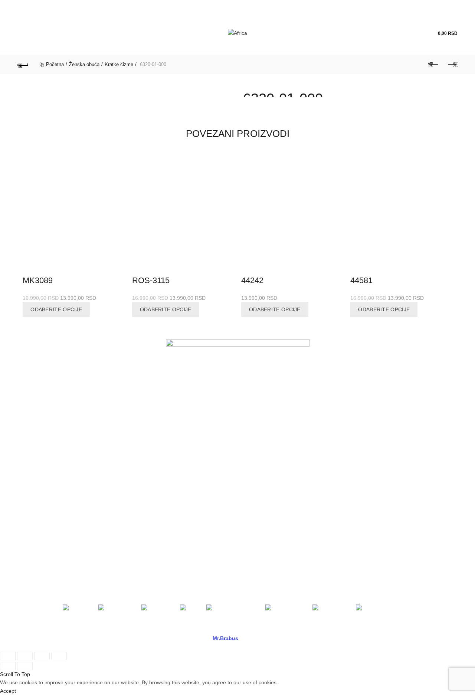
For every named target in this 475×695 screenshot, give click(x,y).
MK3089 (38, 280)
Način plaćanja (147, 456)
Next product (452, 64)
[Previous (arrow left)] (8, 666)
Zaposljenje (31, 456)
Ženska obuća (84, 64)
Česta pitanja (258, 445)
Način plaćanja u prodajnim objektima (174, 424)
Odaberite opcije (56, 309)
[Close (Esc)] (8, 656)
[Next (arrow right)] (25, 666)
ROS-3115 (151, 280)
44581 (361, 280)
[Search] (395, 33)
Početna (55, 64)
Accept (8, 691)
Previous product (433, 64)
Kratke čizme (119, 64)
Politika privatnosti (151, 467)
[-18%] (73, 213)
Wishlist (416, 30)
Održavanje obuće (264, 434)
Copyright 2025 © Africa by (193, 638)
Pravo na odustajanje (268, 488)
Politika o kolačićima (153, 478)
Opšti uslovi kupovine (155, 445)
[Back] (23, 64)
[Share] (25, 656)
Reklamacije (257, 424)
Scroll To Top (15, 674)
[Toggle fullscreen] (42, 656)
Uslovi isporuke (261, 478)
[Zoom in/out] (59, 656)
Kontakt (26, 445)
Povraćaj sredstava (265, 467)
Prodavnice (30, 434)
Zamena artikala (262, 456)
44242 (252, 280)
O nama (26, 424)
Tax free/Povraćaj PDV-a (158, 434)
